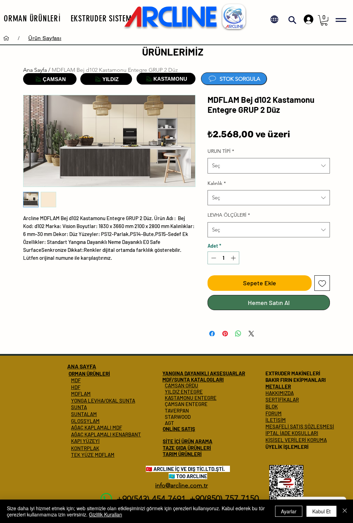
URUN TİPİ (221, 151)
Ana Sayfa (35, 70)
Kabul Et (321, 511)
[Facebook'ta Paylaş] (212, 329)
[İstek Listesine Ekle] (322, 283)
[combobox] (269, 165)
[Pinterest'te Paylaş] (225, 329)
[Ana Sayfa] (6, 38)
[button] (32, 18)
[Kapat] (345, 511)
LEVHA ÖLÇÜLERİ (229, 215)
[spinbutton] (223, 258)
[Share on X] (251, 329)
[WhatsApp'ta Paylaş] (238, 329)
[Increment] (234, 258)
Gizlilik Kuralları (105, 514)
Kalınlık (217, 183)
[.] (307, 19)
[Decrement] (213, 258)
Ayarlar (288, 511)
